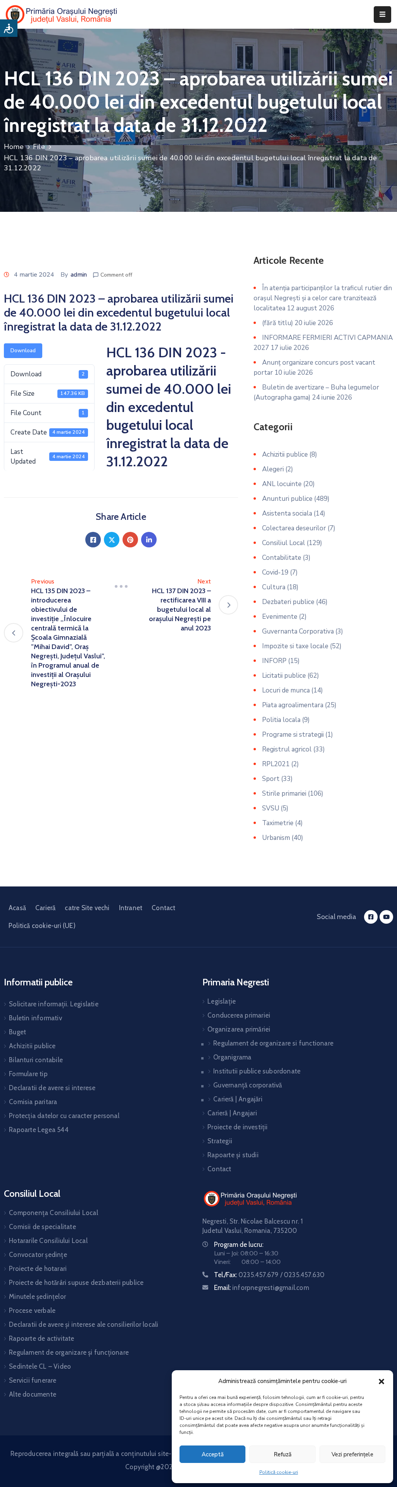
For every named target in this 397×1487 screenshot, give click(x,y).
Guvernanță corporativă (247, 1085)
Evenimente (279, 616)
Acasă (17, 908)
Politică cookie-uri (278, 1472)
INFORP (274, 660)
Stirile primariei (284, 793)
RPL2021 (276, 764)
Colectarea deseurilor (294, 528)
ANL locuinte (282, 484)
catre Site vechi (87, 908)
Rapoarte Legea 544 (39, 1130)
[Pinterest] (130, 539)
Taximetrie (277, 823)
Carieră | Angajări (237, 1099)
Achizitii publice (285, 454)
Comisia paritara (33, 1102)
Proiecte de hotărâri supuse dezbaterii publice (76, 1282)
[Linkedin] (149, 539)
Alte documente (32, 1394)
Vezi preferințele (352, 1454)
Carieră (45, 908)
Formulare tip (28, 1074)
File (39, 146)
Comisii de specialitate (42, 1227)
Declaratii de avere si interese (52, 1088)
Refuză (283, 1454)
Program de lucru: (238, 1244)
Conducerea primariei (238, 1015)
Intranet (131, 908)
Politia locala (281, 719)
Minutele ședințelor (37, 1296)
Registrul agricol (287, 749)
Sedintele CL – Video (40, 1366)
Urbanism (276, 837)
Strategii (219, 1141)
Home (14, 146)
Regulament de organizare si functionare (273, 1043)
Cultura (273, 587)
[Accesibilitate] (8, 28)
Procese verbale (32, 1310)
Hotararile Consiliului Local (48, 1241)
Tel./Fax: (269, 1275)
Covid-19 (275, 572)
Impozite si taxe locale (295, 646)
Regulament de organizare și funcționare (69, 1352)
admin (79, 274)
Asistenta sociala (287, 513)
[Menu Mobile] (382, 14)
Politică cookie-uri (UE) (42, 926)
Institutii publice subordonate (256, 1071)
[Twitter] (111, 539)
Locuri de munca (286, 690)
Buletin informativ (35, 1018)
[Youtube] (386, 917)
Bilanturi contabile (36, 1060)
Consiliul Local (283, 542)
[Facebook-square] (371, 917)
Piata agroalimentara (292, 705)
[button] (381, 1381)
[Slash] (121, 586)
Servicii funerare (32, 1380)
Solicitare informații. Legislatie (53, 1004)
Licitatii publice (284, 675)
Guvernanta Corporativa (298, 631)
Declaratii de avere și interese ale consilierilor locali (83, 1324)
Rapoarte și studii (233, 1155)
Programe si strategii (293, 734)
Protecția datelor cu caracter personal (64, 1116)
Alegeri (273, 469)
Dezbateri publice (288, 601)
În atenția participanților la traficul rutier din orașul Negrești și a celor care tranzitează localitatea (323, 298)
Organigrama (232, 1057)
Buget (17, 1032)
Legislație (221, 1001)
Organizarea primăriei (238, 1029)
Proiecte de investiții (237, 1127)
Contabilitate (281, 557)
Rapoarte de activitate (41, 1338)
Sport (271, 778)
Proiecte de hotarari (38, 1268)
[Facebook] (93, 539)
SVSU (270, 808)
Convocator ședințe (38, 1254)
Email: (261, 1287)
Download (23, 350)
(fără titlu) (277, 323)
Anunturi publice (287, 498)
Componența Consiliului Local (53, 1213)
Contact (163, 908)
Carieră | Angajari (232, 1113)
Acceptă (213, 1454)
